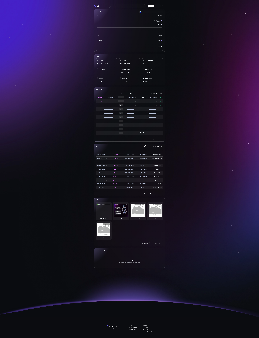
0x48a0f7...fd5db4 (109, 121)
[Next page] (162, 139)
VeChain (144, 325)
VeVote (144, 329)
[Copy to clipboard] (113, 97)
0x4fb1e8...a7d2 (143, 162)
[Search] (110, 6)
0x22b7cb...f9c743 (101, 180)
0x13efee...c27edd (109, 133)
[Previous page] (159, 139)
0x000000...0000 (129, 154)
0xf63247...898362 (101, 154)
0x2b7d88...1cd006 (109, 105)
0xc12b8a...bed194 (109, 101)
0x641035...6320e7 (108, 117)
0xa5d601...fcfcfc (101, 158)
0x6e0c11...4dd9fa (109, 97)
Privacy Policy (132, 325)
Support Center (146, 332)
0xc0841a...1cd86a (101, 172)
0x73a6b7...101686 (101, 183)
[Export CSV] (161, 146)
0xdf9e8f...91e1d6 (109, 125)
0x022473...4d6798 (108, 113)
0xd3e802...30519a (101, 176)
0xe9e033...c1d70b (101, 169)
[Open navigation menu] (163, 6)
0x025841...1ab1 (130, 97)
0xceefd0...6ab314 (109, 129)
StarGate (144, 327)
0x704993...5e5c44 (108, 109)
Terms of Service (133, 327)
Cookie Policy (132, 329)
